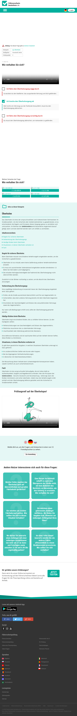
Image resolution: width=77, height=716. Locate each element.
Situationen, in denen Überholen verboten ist (18, 245)
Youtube (10, 628)
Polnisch (43, 668)
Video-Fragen (6, 649)
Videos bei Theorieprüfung (9, 645)
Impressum (50, 706)
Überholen (17, 50)
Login (71, 10)
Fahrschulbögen (43, 645)
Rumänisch (8, 672)
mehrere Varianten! (29, 46)
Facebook (3, 628)
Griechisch (8, 679)
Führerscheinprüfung (7, 642)
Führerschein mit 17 (44, 638)
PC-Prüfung (42, 642)
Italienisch (44, 658)
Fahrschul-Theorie (44, 649)
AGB (44, 706)
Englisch (7, 658)
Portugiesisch (45, 662)
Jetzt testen (53, 573)
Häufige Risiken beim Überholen (14, 242)
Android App (5, 692)
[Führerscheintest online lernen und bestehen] (11, 3)
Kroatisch (7, 675)
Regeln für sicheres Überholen (13, 237)
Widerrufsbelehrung (16, 706)
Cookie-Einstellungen (61, 706)
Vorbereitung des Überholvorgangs (15, 239)
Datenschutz (6, 706)
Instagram (7, 628)
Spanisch (7, 668)
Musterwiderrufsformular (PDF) (32, 706)
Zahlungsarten (6, 695)
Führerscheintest (6, 638)
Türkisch (7, 665)
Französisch (44, 665)
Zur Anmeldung (30, 454)
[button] (7, 619)
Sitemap (4, 699)
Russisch (7, 662)
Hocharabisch (8, 682)
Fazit (4, 248)
